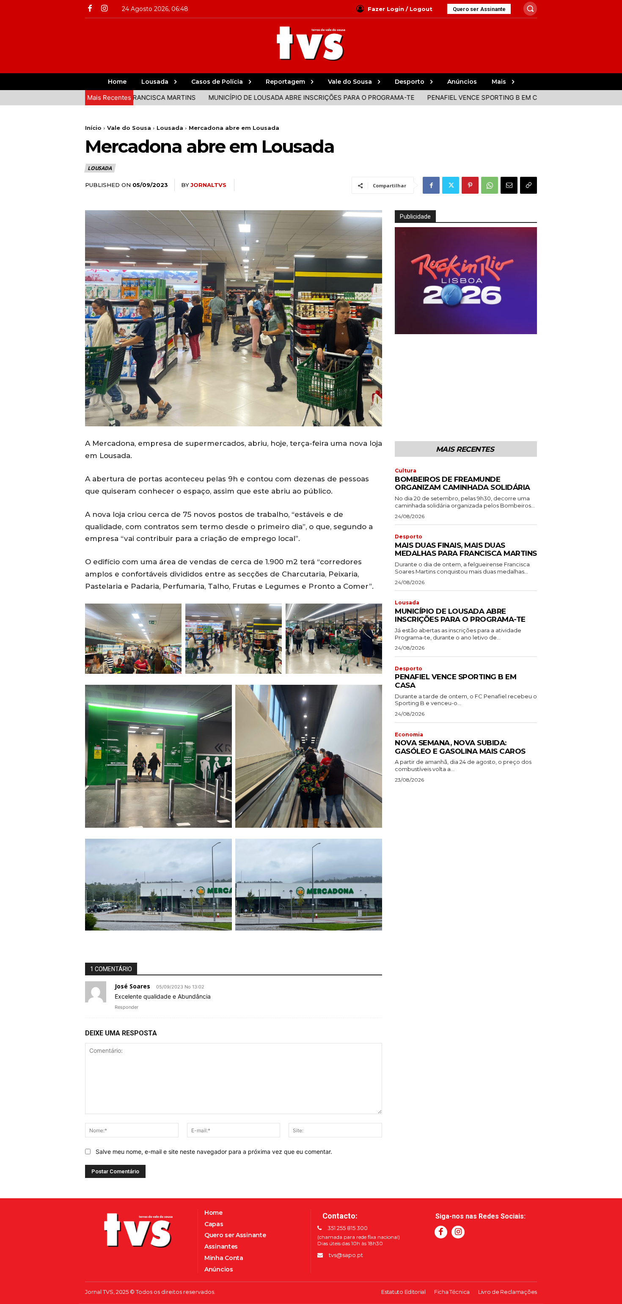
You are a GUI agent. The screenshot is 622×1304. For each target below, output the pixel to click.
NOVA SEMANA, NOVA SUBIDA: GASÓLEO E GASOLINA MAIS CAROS (460, 746)
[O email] (509, 185)
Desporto (408, 537)
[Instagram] (104, 9)
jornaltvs (208, 184)
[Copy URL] (528, 185)
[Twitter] (450, 185)
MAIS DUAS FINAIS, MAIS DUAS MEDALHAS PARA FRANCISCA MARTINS (466, 549)
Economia (409, 735)
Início (93, 127)
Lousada (170, 127)
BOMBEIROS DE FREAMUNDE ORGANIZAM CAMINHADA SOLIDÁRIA (462, 483)
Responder (126, 1007)
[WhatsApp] (489, 185)
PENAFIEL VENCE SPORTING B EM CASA (430, 97)
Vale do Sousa (129, 127)
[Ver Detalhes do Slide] (475, 327)
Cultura (405, 471)
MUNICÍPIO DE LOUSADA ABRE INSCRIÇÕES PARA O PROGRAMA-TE (253, 97)
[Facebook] (90, 9)
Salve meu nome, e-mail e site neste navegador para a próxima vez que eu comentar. (214, 1151)
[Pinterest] (470, 185)
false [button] (405, 325)
